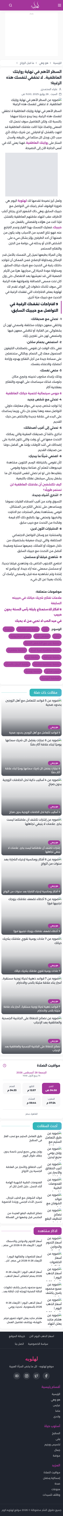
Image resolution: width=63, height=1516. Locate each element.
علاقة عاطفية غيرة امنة (45, 650)
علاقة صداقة (51, 657)
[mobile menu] (59, 5)
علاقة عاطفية (16, 650)
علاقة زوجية (33, 671)
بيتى (58, 1438)
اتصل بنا (19, 1343)
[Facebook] (46, 1375)
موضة (56, 1455)
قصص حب (42, 636)
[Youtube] (16, 1375)
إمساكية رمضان (51, 1478)
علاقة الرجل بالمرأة (17, 664)
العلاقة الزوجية (50, 678)
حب (45, 629)
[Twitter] (36, 1375)
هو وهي (55, 1399)
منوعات (55, 1489)
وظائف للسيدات (51, 1494)
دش (56, 636)
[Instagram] (26, 1375)
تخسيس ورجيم (52, 1444)
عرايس (56, 1405)
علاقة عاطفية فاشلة (46, 664)
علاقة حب (32, 657)
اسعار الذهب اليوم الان (41, 1336)
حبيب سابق (52, 671)
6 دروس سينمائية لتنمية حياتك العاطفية (34, 393)
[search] (10, 5)
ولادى (56, 1416)
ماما (57, 1410)
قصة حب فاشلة (28, 629)
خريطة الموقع (17, 1336)
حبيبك (57, 227)
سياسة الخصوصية (38, 1343)
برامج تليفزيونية (20, 636)
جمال (57, 1450)
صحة (57, 1483)
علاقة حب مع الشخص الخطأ (42, 643)
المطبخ (56, 1433)
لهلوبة (22, 200)
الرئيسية (56, 1394)
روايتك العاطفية (37, 142)
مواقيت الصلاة (52, 1472)
